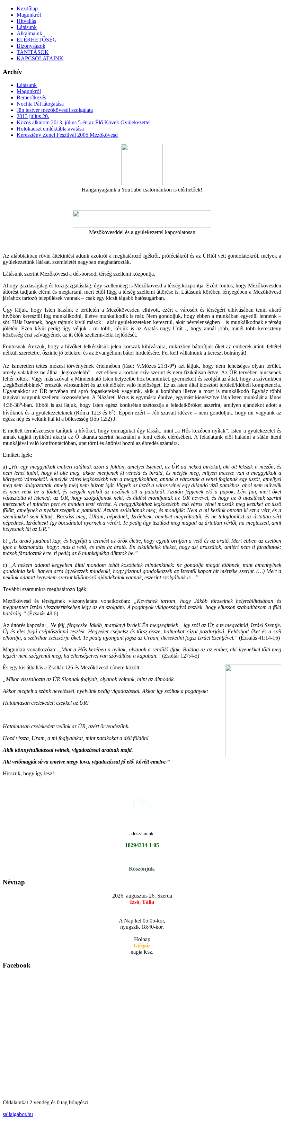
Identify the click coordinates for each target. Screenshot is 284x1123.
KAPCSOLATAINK (40, 58)
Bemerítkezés (31, 97)
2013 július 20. (33, 116)
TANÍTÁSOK (33, 52)
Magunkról (29, 15)
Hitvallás (26, 21)
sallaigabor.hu (18, 1114)
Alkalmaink (29, 33)
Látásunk (27, 27)
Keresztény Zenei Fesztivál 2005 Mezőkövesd (67, 135)
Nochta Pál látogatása (40, 104)
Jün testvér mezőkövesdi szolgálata (55, 110)
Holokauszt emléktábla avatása (50, 129)
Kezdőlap (27, 8)
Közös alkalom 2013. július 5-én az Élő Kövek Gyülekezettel (84, 122)
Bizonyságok (31, 46)
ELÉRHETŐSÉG (37, 40)
